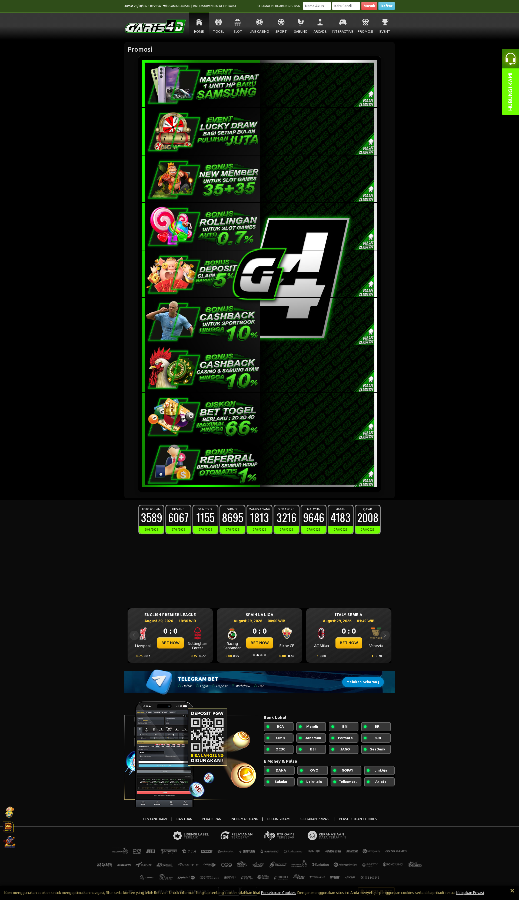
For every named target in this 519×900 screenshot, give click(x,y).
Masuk (369, 6)
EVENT (385, 31)
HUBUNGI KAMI (278, 819)
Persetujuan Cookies (278, 893)
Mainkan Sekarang (363, 682)
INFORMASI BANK (244, 819)
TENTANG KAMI (154, 819)
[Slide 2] (258, 655)
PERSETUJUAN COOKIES (358, 819)
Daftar (386, 6)
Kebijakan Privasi (470, 893)
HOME (199, 31)
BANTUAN (184, 819)
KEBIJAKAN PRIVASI (315, 819)
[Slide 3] (261, 655)
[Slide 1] (254, 655)
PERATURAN (211, 819)
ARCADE (320, 31)
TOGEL (218, 31)
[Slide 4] (265, 655)
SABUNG (300, 31)
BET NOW (170, 643)
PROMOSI (365, 31)
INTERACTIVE (342, 31)
